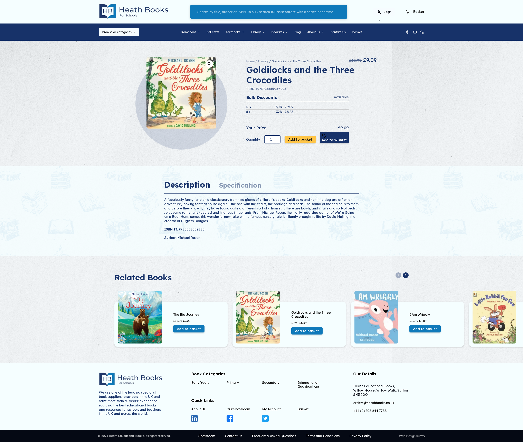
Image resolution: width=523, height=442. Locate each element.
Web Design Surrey (412, 436)
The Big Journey (186, 315)
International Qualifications (308, 384)
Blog (297, 32)
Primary (263, 61)
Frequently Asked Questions (274, 436)
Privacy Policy (360, 436)
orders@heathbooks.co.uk (373, 403)
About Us (313, 32)
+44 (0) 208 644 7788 (370, 411)
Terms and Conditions (323, 436)
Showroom (206, 436)
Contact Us (338, 32)
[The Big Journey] (144, 317)
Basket (357, 32)
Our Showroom (238, 409)
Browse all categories (117, 32)
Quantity (253, 139)
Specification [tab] (240, 185)
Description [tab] (187, 185)
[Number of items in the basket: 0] (408, 12)
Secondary (270, 382)
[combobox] (268, 12)
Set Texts (213, 32)
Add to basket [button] (189, 329)
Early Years (200, 382)
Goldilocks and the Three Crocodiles (311, 314)
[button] (209, 64)
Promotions (188, 32)
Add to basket (300, 139)
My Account (271, 409)
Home (250, 61)
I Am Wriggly (419, 315)
